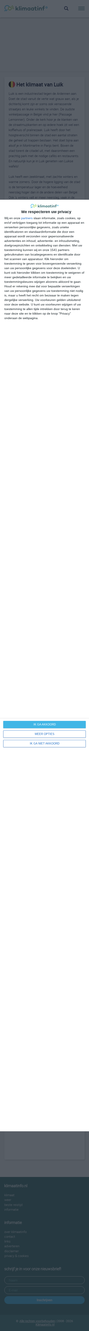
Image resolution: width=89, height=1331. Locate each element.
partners (27, 218)
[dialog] (44, 665)
